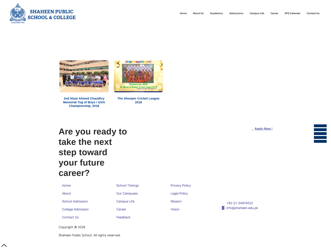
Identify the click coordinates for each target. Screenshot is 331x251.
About (66, 193)
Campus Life (257, 13)
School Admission (75, 201)
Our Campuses (127, 193)
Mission (176, 201)
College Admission (75, 209)
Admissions (236, 13)
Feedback (123, 217)
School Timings (127, 185)
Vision (175, 209)
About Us (198, 13)
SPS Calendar (292, 13)
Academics (216, 13)
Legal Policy (179, 193)
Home (183, 13)
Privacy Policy (181, 185)
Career (274, 13)
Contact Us (313, 13)
